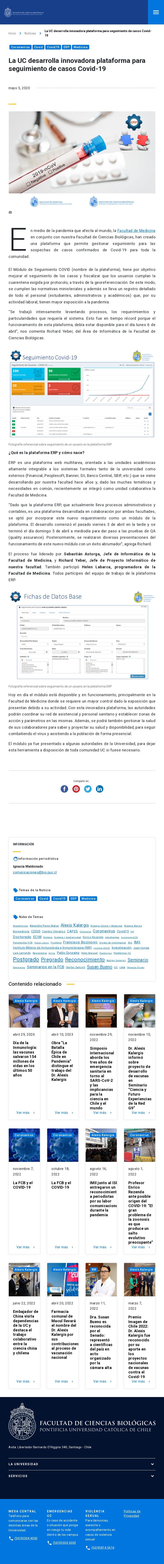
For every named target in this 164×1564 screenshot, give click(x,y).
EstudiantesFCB (129, 937)
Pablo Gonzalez (68, 953)
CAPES (72, 931)
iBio (130, 942)
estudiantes (112, 937)
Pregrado (52, 959)
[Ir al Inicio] (24, 12)
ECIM (37, 937)
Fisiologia (56, 943)
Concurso (85, 931)
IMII (137, 942)
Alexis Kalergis (75, 925)
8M (94, 1269)
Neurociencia (40, 953)
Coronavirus (20, 47)
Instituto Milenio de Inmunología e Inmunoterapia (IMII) (52, 947)
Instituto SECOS (102, 948)
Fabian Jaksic (41, 943)
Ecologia (48, 937)
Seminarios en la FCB (45, 967)
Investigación (122, 948)
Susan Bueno (99, 966)
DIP (132, 932)
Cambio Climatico (53, 931)
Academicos (20, 925)
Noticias (30, 33)
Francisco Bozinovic (80, 942)
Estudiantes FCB (23, 942)
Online (52, 953)
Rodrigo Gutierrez (116, 960)
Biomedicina (21, 931)
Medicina (81, 47)
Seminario (138, 959)
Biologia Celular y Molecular (106, 926)
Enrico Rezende (93, 937)
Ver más (26, 1112)
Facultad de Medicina (136, 230)
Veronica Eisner (136, 967)
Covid (38, 47)
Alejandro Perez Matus (44, 925)
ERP (67, 47)
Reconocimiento (85, 959)
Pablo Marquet (89, 953)
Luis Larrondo (22, 953)
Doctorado (22, 937)
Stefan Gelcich (75, 967)
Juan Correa (141, 947)
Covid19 (53, 47)
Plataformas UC (122, 953)
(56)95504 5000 (64, 1542)
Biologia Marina (133, 926)
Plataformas (106, 953)
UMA (122, 967)
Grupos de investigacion (112, 942)
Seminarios (19, 967)
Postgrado (26, 959)
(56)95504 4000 (26, 1538)
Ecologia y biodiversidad (67, 937)
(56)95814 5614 (102, 1547)
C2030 (36, 931)
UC (116, 967)
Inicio (12, 33)
